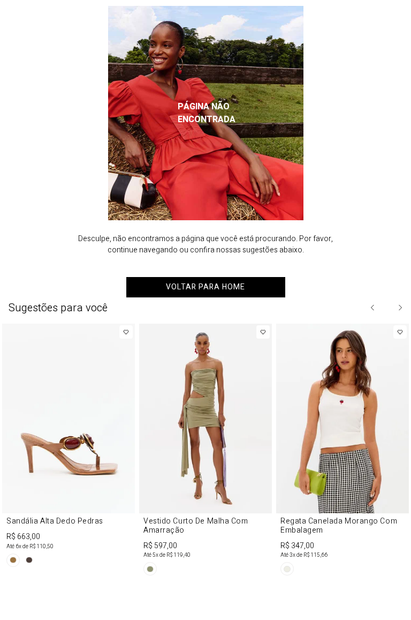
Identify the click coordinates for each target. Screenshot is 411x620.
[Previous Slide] (373, 307)
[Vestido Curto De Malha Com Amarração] (205, 451)
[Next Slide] (399, 307)
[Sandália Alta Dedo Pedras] (68, 447)
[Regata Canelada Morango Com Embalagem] (342, 451)
